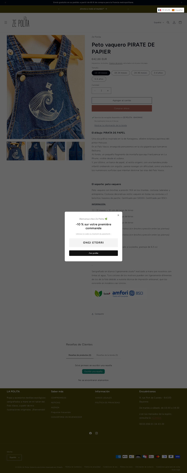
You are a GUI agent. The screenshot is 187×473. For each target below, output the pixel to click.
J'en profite (93, 253)
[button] (170, 10)
